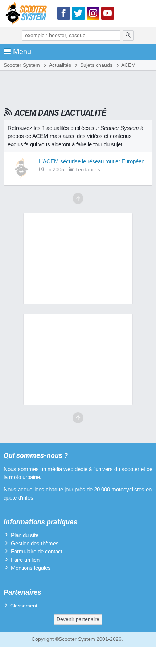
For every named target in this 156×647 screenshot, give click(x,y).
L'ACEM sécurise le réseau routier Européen (91, 161)
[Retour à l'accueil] (28, 15)
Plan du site (24, 535)
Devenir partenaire (78, 619)
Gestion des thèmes (35, 543)
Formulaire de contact (36, 551)
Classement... (26, 606)
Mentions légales (31, 568)
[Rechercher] (128, 35)
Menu (22, 52)
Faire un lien (25, 560)
